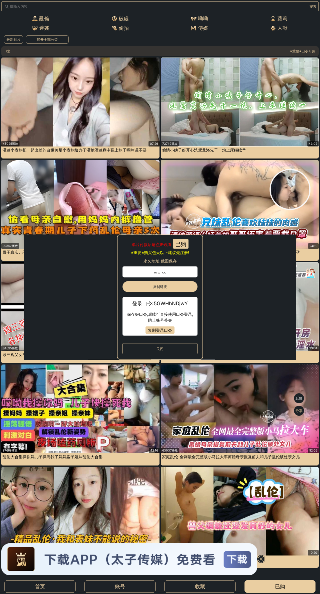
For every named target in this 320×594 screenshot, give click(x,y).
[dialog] (160, 297)
